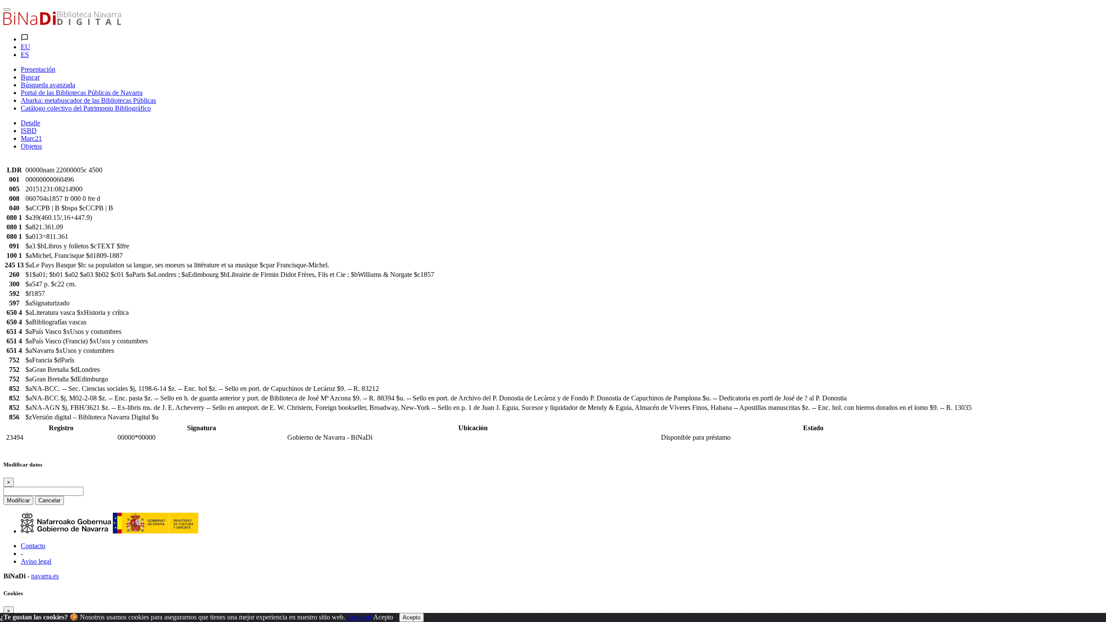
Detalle (30, 123)
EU (25, 47)
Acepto (383, 617)
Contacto (33, 545)
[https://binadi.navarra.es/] (62, 22)
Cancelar (49, 500)
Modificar (18, 500)
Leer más (359, 617)
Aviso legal (36, 561)
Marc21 (31, 138)
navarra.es (45, 576)
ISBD (29, 130)
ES (25, 54)
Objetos (31, 146)
